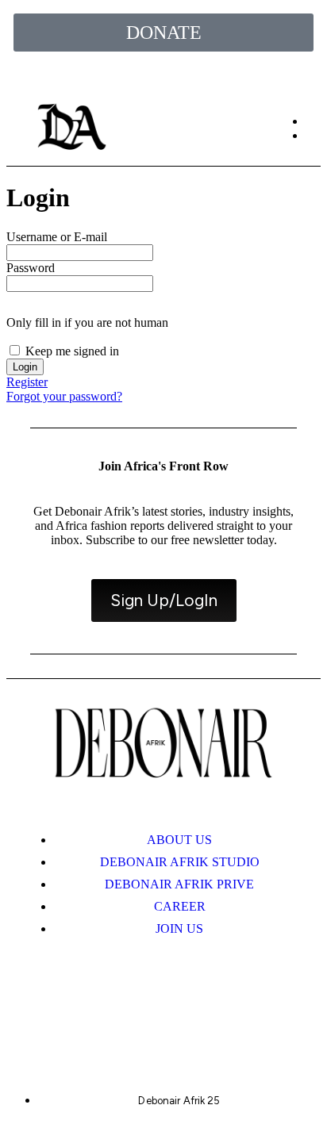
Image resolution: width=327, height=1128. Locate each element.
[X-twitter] (136, 1003)
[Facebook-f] (247, 1003)
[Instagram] (80, 1003)
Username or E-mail (56, 237)
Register (27, 382)
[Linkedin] (191, 1003)
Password (30, 267)
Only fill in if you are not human (87, 322)
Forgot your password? (64, 396)
